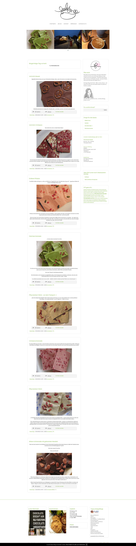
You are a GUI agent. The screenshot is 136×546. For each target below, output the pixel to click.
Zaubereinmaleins (94, 525)
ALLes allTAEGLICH (95, 515)
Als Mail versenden (59, 111)
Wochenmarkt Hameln (88, 139)
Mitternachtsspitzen (95, 523)
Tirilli (92, 527)
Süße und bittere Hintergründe (91, 179)
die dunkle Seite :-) (88, 125)
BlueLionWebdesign (100, 536)
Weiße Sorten (87, 120)
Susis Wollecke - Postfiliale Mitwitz (98, 519)
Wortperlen (93, 517)
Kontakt (66, 23)
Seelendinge (32, 115)
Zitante (92, 516)
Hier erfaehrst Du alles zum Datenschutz (75, 544)
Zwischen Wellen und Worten (97, 521)
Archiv (60, 23)
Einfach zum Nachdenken (96, 532)
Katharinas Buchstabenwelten (97, 533)
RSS (53, 489)
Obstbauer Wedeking (88, 146)
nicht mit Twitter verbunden (46, 111)
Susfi (92, 528)
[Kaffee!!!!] (68, 39)
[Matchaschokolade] (95, 39)
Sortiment (87, 176)
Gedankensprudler (94, 530)
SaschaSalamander (94, 520)
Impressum (74, 23)
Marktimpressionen (89, 128)
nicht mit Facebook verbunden (33, 111)
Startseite (53, 23)
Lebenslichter (93, 524)
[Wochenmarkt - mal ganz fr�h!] (40, 39)
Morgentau (93, 529)
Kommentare (49, 115)
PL (53, 115)
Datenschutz (82, 23)
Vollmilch (86, 123)
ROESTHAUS (86, 157)
